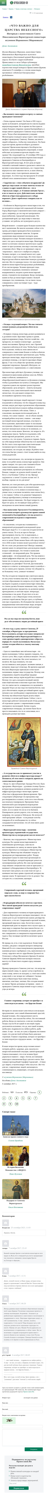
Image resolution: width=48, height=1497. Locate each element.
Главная (4, 9)
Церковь (11, 9)
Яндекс (17, 1397)
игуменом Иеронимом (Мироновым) (18, 1077)
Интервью (37, 9)
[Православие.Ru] (19, 3)
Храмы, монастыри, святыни (24, 9)
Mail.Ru (21, 1397)
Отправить (33, 1449)
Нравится (5, 17)
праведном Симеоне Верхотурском (16, 65)
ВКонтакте (12, 1397)
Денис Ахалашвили (9, 46)
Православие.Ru (28, 1392)
